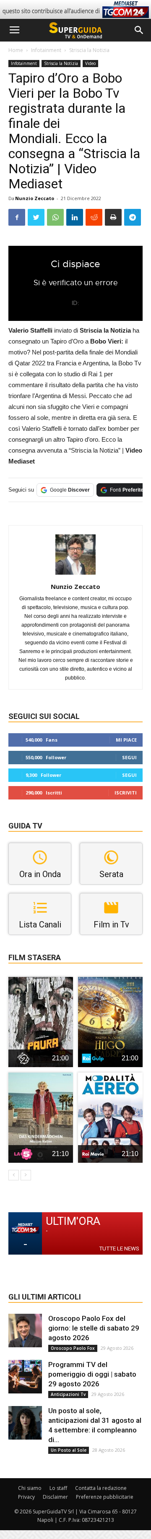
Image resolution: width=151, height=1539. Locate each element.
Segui (129, 757)
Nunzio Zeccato (34, 198)
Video (90, 63)
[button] (139, 30)
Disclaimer (55, 1496)
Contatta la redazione (101, 1488)
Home (15, 50)
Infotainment (46, 50)
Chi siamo (30, 1488)
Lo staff (58, 1488)
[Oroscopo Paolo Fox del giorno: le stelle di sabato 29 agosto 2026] (25, 1330)
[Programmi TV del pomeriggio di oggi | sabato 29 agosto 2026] (25, 1376)
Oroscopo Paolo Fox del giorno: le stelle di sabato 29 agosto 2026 (93, 1328)
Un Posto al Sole (68, 1450)
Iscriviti (126, 792)
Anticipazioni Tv (68, 1394)
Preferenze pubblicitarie (104, 1496)
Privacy (26, 1496)
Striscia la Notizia (89, 50)
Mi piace (126, 740)
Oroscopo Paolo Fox (73, 1348)
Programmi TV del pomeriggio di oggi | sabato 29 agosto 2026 (92, 1374)
